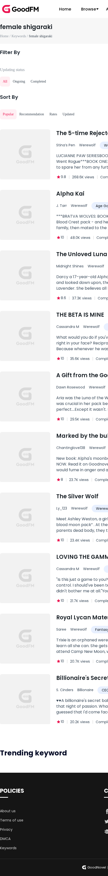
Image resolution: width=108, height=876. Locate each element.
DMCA (5, 838)
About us (8, 810)
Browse (88, 9)
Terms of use (11, 820)
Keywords (8, 847)
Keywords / (20, 36)
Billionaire (85, 689)
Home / (6, 36)
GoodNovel (96, 867)
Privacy (6, 829)
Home (65, 9)
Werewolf (87, 145)
